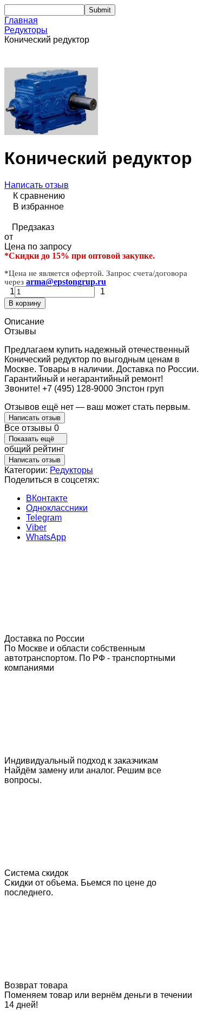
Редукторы (26, 30)
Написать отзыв (36, 185)
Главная (21, 20)
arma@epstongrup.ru (66, 281)
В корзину (25, 303)
